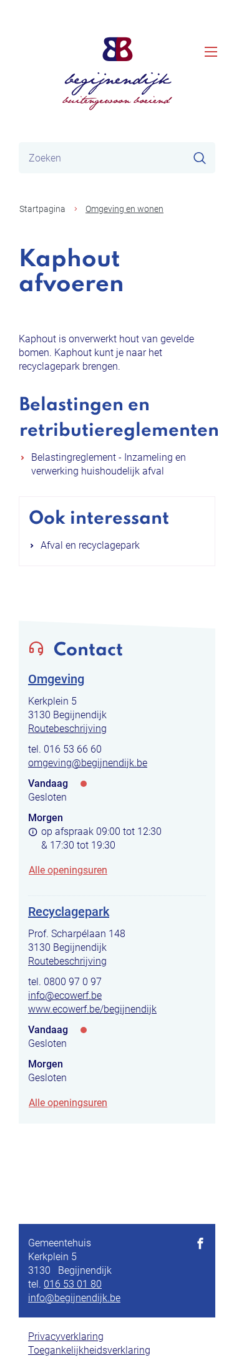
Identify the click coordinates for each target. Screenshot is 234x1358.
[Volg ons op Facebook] (200, 1244)
